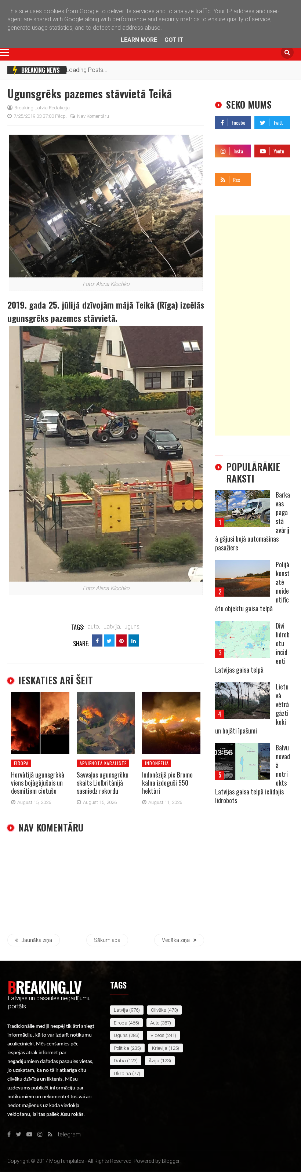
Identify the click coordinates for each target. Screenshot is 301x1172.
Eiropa (21, 763)
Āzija (154, 1060)
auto (154, 1023)
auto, (93, 626)
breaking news (40, 70)
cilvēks (158, 1010)
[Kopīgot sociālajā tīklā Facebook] (97, 640)
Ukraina (122, 1073)
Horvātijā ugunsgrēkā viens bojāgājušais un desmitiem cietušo (37, 783)
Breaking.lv (44, 986)
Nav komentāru (93, 116)
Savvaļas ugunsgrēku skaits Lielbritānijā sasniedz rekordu (102, 783)
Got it (174, 39)
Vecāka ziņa (176, 940)
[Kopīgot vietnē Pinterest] (121, 640)
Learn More (139, 39)
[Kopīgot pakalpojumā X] (109, 640)
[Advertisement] (252, 325)
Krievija (159, 1048)
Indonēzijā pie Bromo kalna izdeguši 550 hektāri (167, 783)
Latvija (121, 1010)
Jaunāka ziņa (37, 940)
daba (120, 1060)
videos (157, 1035)
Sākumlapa (107, 940)
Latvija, (112, 626)
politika (121, 1048)
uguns (121, 1035)
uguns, (132, 626)
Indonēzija (157, 763)
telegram (266, 177)
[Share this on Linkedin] (133, 640)
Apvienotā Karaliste (103, 763)
